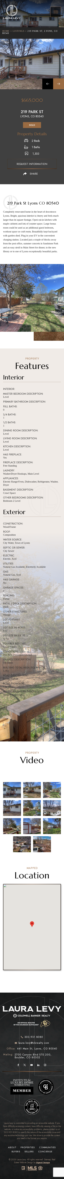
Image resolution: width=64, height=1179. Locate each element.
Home (6, 31)
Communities (47, 1147)
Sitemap (47, 1159)
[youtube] (31, 1065)
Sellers (29, 1151)
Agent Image (43, 1162)
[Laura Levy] (32, 1016)
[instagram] (45, 1065)
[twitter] (24, 1065)
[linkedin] (38, 1065)
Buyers (16, 1151)
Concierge (45, 1151)
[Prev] (47, 83)
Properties (28, 1147)
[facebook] (18, 1065)
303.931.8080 (11, 1132)
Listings (18, 31)
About (12, 1147)
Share (34, 174)
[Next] (58, 83)
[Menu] (55, 12)
